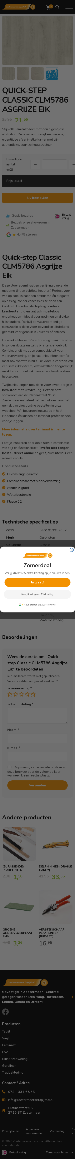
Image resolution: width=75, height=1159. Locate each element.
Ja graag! (37, 582)
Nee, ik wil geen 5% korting (37, 594)
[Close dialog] (72, 550)
